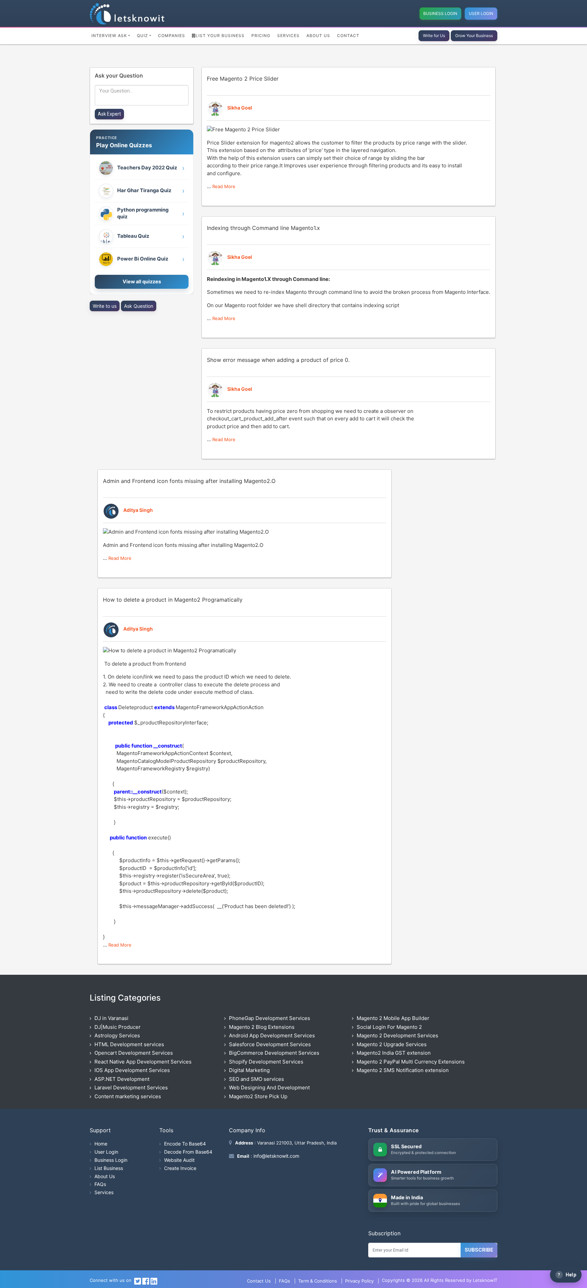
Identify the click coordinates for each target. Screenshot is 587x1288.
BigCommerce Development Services (274, 1053)
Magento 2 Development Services (397, 1035)
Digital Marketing (249, 1070)
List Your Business (220, 35)
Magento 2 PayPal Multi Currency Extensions (411, 1061)
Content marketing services (127, 1096)
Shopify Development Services (266, 1061)
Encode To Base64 (185, 1144)
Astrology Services (117, 1035)
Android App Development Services (272, 1035)
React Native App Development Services (143, 1061)
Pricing (260, 35)
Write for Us (434, 35)
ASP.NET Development (121, 1079)
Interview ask (109, 35)
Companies (171, 35)
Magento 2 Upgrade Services (392, 1044)
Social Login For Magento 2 (389, 1027)
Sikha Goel (239, 108)
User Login (481, 13)
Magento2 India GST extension (394, 1053)
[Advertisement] (142, 359)
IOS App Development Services (132, 1070)
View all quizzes (142, 281)
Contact (348, 35)
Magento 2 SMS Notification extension (403, 1070)
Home (100, 1144)
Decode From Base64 (188, 1152)
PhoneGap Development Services (269, 1018)
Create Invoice (180, 1168)
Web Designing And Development (269, 1087)
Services (288, 35)
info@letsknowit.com (275, 1156)
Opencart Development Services (133, 1053)
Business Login (440, 13)
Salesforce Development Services (270, 1044)
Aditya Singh (138, 510)
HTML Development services (129, 1044)
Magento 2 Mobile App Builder (393, 1018)
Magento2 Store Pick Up (258, 1096)
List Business (108, 1168)
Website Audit (179, 1160)
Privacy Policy (359, 1281)
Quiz (142, 35)
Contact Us (259, 1281)
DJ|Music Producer (117, 1027)
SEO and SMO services (256, 1079)
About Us (318, 35)
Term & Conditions (317, 1281)
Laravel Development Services (131, 1087)
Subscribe (479, 1250)
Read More (223, 186)
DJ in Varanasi (111, 1018)
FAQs (100, 1184)
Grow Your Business (474, 35)
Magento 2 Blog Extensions (262, 1027)
